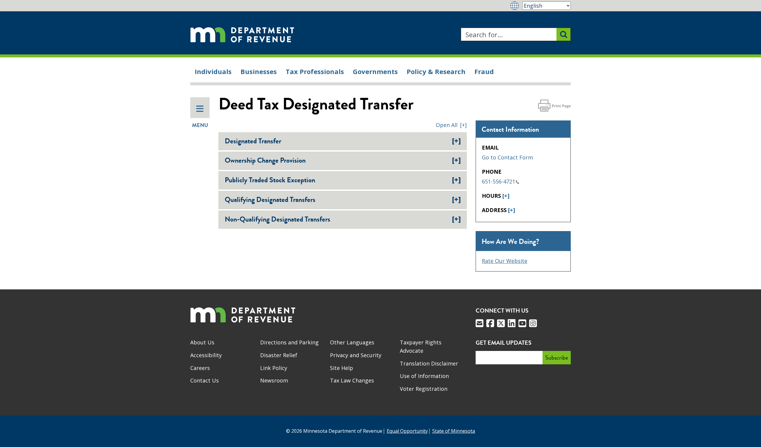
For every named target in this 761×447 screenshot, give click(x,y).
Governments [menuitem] (375, 71)
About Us (202, 342)
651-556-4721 (498, 181)
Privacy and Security (355, 355)
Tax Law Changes (352, 380)
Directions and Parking (289, 342)
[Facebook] (490, 323)
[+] (506, 195)
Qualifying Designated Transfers (343, 199)
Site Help (341, 367)
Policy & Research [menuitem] (436, 71)
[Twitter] (501, 323)
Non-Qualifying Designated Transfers (343, 219)
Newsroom (274, 380)
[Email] (479, 323)
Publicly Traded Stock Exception (343, 180)
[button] (451, 124)
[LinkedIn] (511, 323)
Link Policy (273, 367)
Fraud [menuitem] (484, 71)
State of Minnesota (453, 431)
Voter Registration (423, 388)
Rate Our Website (504, 260)
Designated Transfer (343, 141)
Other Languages (352, 342)
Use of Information (424, 375)
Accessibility (206, 355)
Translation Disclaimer (429, 363)
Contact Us (204, 380)
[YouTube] (522, 323)
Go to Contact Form (507, 157)
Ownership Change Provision (343, 160)
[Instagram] (533, 323)
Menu (200, 125)
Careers (200, 367)
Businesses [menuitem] (258, 71)
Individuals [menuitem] (213, 71)
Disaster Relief (278, 355)
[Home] (242, 34)
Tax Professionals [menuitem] (315, 71)
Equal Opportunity (407, 431)
